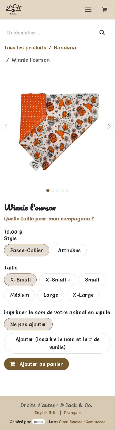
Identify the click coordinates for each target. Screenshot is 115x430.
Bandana (65, 47)
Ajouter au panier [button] (40, 364)
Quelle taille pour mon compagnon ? (49, 218)
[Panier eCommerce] (104, 9)
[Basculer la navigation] (88, 9)
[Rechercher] (102, 32)
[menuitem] (46, 412)
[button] (5, 126)
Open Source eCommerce (82, 421)
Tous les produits (25, 47)
